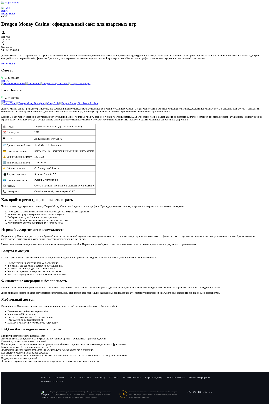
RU (189, 391)
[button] (135, 335)
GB (210, 391)
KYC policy (114, 377)
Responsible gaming (153, 377)
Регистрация (8, 13)
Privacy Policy (85, 377)
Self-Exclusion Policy (175, 377)
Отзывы (71, 377)
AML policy (100, 377)
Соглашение (59, 377)
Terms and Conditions (132, 377)
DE (200, 391)
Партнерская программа (199, 377)
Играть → (6, 80)
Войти (4, 10)
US (194, 391)
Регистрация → (9, 63)
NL (205, 391)
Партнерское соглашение (52, 381)
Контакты (45, 377)
